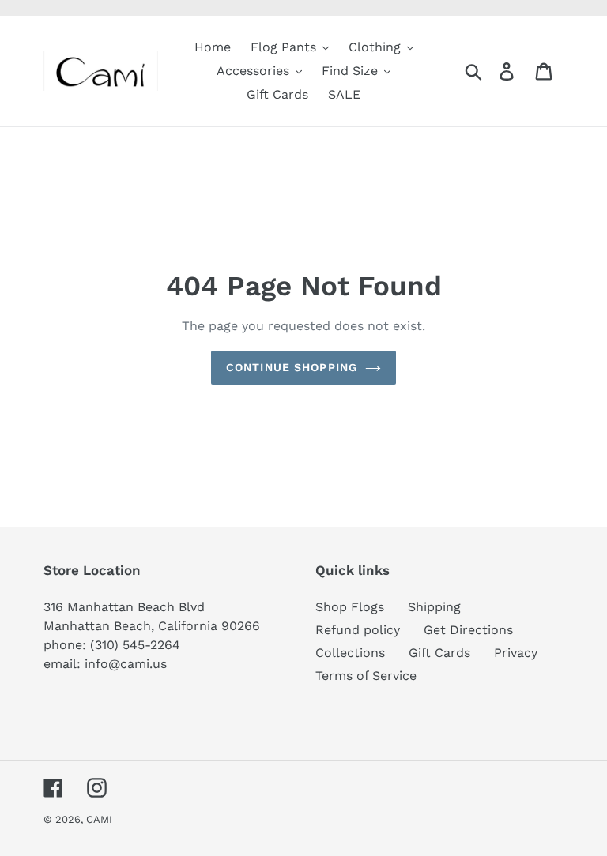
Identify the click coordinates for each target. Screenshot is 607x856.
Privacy (515, 652)
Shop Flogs (349, 606)
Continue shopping (291, 367)
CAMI (99, 819)
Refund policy (357, 629)
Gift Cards (439, 652)
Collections (350, 652)
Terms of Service (366, 675)
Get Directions (468, 629)
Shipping (434, 606)
